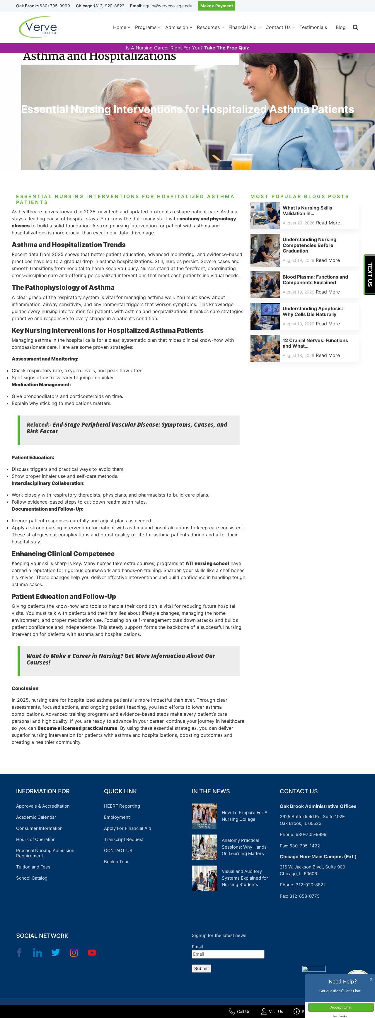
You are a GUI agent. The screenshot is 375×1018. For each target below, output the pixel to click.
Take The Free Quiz (226, 48)
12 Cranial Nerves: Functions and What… (315, 343)
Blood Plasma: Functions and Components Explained (315, 279)
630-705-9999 (311, 834)
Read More (328, 223)
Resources (208, 27)
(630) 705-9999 (54, 5)
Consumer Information (39, 828)
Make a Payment (216, 5)
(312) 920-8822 (109, 5)
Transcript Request (124, 839)
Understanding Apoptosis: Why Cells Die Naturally (313, 311)
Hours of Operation (36, 839)
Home (119, 27)
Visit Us (276, 1011)
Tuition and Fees (33, 867)
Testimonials (313, 27)
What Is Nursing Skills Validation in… (307, 210)
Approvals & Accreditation (43, 806)
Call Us (243, 1011)
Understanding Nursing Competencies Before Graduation (309, 244)
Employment (117, 817)
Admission (176, 27)
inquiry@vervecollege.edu (167, 5)
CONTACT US (118, 850)
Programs (145, 27)
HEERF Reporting (122, 806)
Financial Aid (243, 27)
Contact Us (278, 27)
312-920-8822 (311, 884)
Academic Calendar (36, 817)
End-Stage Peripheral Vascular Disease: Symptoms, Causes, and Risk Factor (127, 427)
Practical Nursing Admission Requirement (45, 853)
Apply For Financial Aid (127, 828)
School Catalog (31, 878)
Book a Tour (116, 861)
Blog (341, 27)
